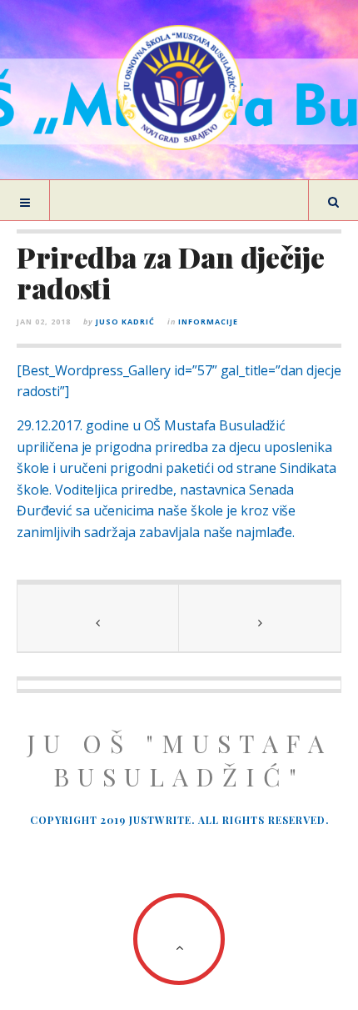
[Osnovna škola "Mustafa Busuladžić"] (179, 87)
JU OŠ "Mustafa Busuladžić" (179, 759)
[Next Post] (260, 618)
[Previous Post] (98, 618)
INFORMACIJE (208, 321)
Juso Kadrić (125, 321)
